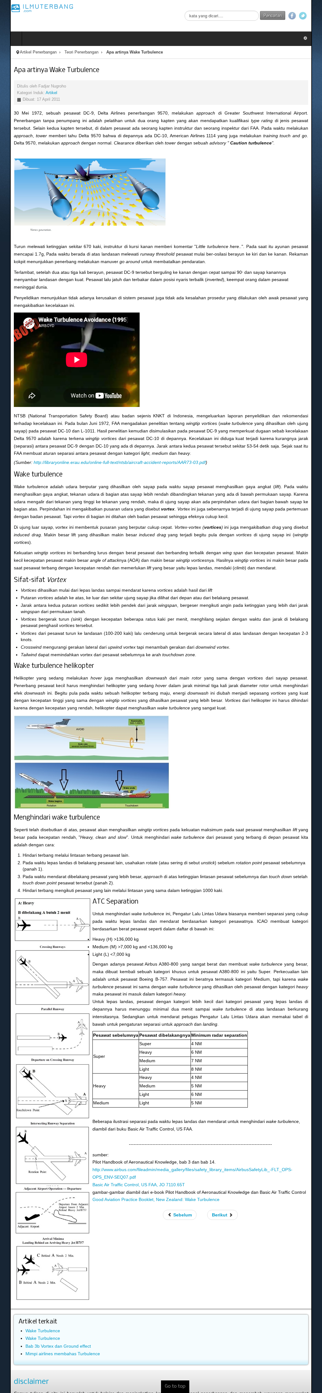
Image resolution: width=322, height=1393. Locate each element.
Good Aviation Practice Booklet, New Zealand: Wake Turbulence (145, 1164)
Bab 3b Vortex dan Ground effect (48, 1310)
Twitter (313, 16)
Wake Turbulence (32, 1295)
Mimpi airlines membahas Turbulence (52, 1318)
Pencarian (283, 15)
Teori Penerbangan (71, 52)
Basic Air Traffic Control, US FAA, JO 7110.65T (128, 1149)
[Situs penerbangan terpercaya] (32, 8)
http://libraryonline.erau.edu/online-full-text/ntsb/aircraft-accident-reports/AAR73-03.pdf (110, 454)
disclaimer (21, 1347)
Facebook (302, 16)
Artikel (41, 93)
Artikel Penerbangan (28, 52)
